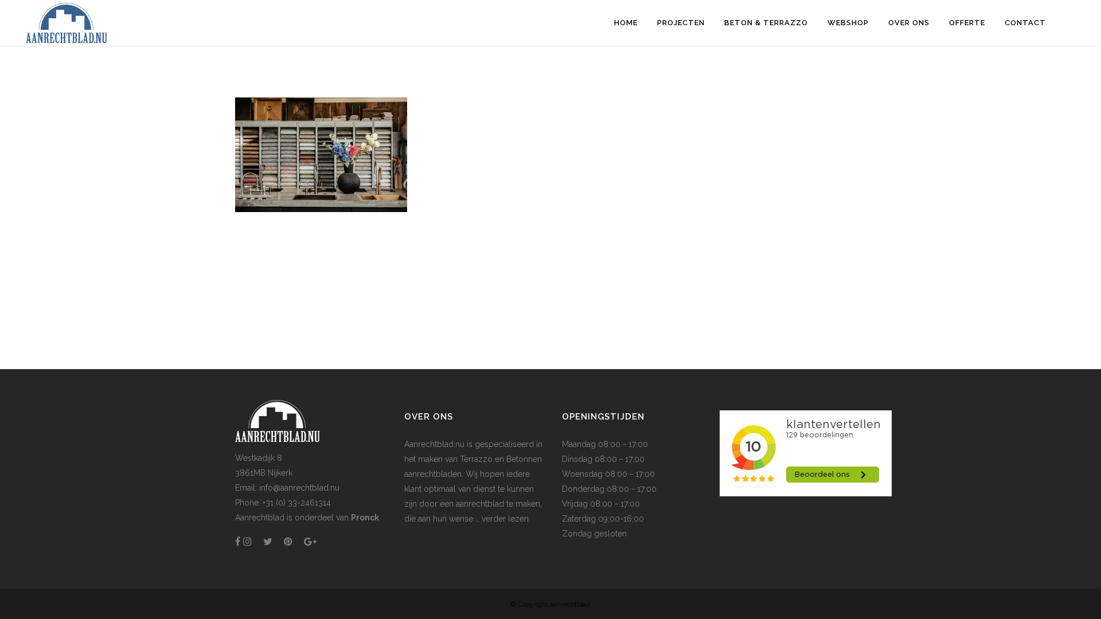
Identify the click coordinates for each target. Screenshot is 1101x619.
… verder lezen (501, 518)
